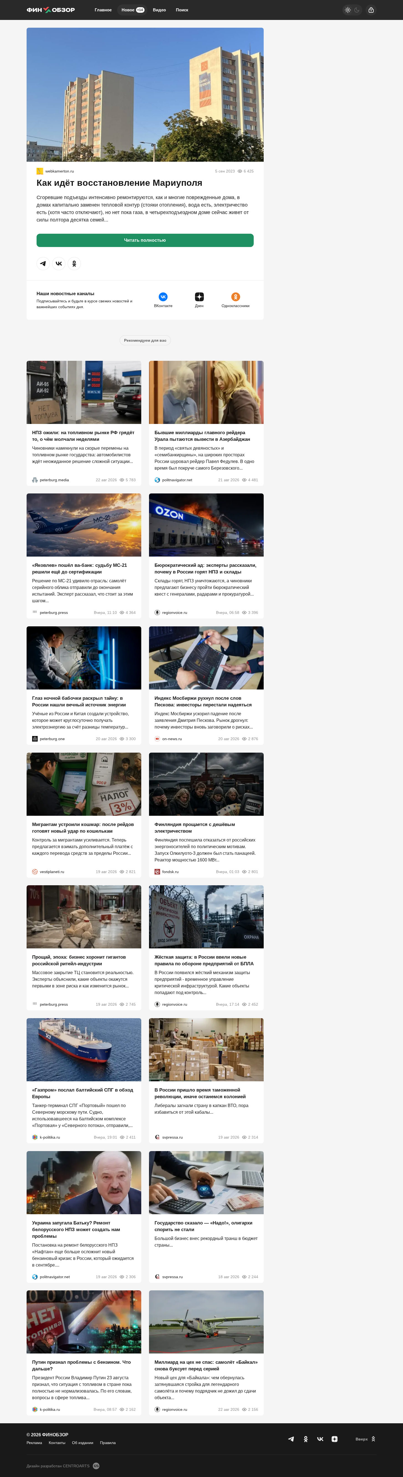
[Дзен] (334, 1439)
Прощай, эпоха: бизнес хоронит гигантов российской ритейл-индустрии (79, 960)
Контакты (57, 1442)
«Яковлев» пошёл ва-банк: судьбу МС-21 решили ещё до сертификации (79, 569)
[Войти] (371, 10)
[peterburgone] (35, 739)
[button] (43, 263)
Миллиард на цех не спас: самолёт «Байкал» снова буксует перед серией (206, 1366)
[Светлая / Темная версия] (352, 10)
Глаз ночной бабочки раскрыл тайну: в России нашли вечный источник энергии (79, 701)
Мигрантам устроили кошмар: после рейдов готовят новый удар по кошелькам (83, 827)
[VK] (320, 1439)
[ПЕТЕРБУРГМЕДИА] (35, 480)
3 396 (253, 612)
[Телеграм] (291, 1439)
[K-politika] (35, 1137)
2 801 (253, 871)
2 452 (253, 1004)
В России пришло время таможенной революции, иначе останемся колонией (200, 1093)
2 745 (131, 1004)
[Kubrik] (39, 171)
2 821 (131, 871)
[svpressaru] (157, 1137)
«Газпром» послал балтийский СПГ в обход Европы (82, 1093)
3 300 (131, 739)
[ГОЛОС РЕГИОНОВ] (157, 612)
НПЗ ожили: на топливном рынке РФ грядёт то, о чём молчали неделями (83, 436)
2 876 (253, 739)
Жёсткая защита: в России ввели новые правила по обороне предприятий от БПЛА (204, 960)
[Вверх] (366, 1439)
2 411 (131, 1137)
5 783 (131, 479)
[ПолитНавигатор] (157, 480)
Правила (108, 1442)
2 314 (253, 1137)
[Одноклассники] (305, 1439)
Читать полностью (145, 240)
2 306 (131, 1276)
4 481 (253, 479)
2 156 (253, 1409)
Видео (159, 9)
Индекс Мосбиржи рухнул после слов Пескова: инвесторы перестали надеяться (203, 701)
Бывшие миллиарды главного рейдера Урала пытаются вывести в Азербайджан (202, 436)
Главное (103, 9)
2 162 (131, 1409)
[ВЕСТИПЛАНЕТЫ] (35, 871)
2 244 (253, 1276)
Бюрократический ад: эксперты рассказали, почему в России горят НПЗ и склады (205, 569)
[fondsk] (157, 871)
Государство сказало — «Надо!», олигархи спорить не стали (203, 1226)
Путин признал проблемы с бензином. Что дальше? (81, 1366)
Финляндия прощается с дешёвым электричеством (195, 827)
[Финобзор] (51, 10)
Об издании (82, 1442)
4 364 (131, 612)
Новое (132, 9)
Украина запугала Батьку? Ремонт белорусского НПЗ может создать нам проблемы (76, 1229)
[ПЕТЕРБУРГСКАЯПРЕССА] (35, 612)
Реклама (34, 1442)
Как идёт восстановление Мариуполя (119, 183)
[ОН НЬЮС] (157, 739)
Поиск (182, 9)
